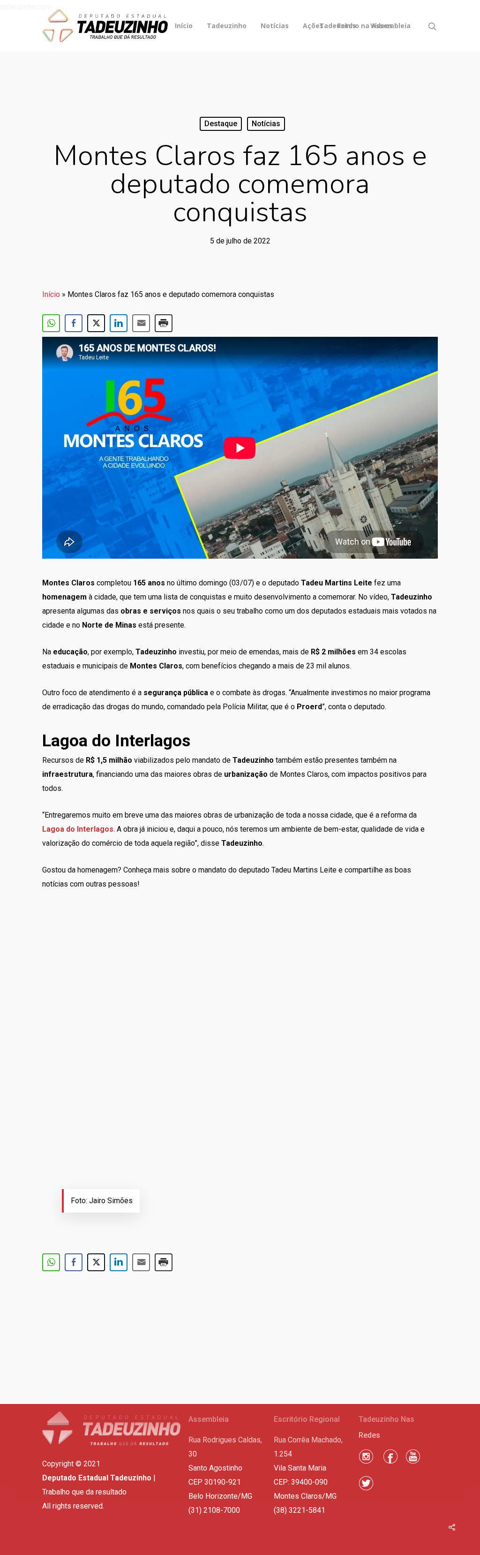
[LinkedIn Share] (119, 323)
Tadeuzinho (227, 26)
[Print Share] (163, 323)
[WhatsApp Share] (51, 323)
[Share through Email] (141, 323)
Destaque (220, 123)
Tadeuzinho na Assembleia (365, 26)
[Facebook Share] (73, 323)
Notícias (275, 26)
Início (184, 26)
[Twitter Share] (96, 323)
